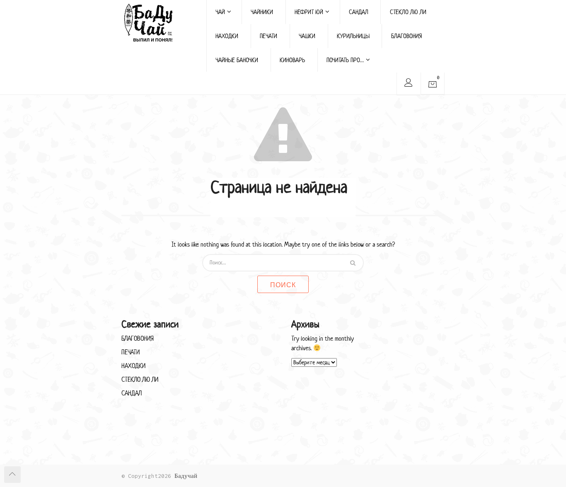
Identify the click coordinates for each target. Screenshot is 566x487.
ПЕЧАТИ (268, 36)
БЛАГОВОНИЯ (406, 36)
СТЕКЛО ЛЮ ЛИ (408, 12)
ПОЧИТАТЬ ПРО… (345, 60)
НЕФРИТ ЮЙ (309, 12)
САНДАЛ (358, 12)
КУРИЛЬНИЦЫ (353, 36)
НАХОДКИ (226, 36)
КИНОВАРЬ (292, 60)
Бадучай (185, 475)
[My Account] (408, 84)
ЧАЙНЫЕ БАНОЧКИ (236, 60)
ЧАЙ (220, 12)
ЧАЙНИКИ (262, 12)
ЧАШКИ (307, 36)
